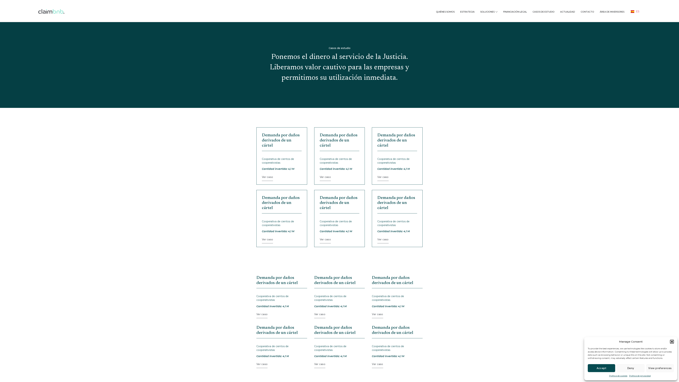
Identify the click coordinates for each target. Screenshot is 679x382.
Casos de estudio (544, 11)
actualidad (567, 11)
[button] (672, 341)
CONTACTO (587, 11)
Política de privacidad (640, 375)
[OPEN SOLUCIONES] (496, 11)
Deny (630, 368)
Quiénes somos (445, 11)
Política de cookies (618, 375)
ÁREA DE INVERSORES (612, 11)
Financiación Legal (515, 11)
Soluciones (487, 11)
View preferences (660, 368)
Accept (602, 368)
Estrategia (467, 11)
